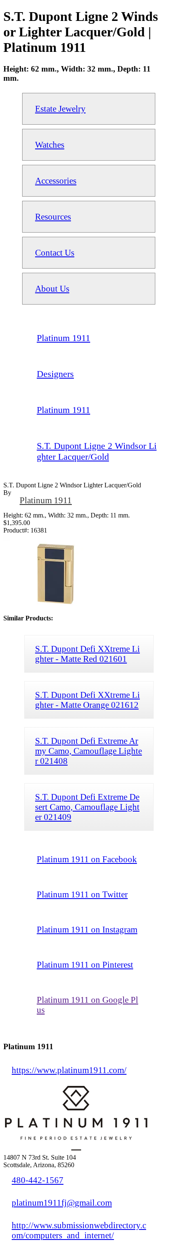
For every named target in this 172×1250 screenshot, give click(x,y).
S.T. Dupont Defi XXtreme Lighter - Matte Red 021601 (87, 653)
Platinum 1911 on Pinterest (85, 964)
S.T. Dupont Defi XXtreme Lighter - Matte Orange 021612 (87, 700)
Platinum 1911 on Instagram (87, 929)
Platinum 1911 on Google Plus (87, 1004)
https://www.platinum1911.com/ (69, 1070)
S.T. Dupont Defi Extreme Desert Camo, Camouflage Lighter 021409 (87, 807)
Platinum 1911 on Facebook (87, 859)
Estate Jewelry (60, 108)
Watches (49, 144)
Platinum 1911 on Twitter (82, 894)
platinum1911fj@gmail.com (62, 1202)
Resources (53, 216)
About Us (52, 288)
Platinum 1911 (46, 500)
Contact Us (54, 252)
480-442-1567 (37, 1180)
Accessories (55, 180)
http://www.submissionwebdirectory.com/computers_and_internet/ (79, 1230)
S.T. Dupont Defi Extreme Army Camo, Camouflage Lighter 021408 (88, 751)
